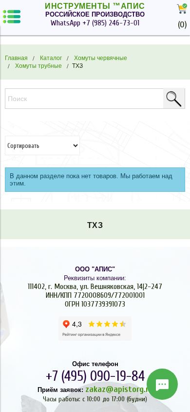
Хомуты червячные (100, 58)
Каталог (51, 58)
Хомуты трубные (38, 65)
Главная (16, 58)
